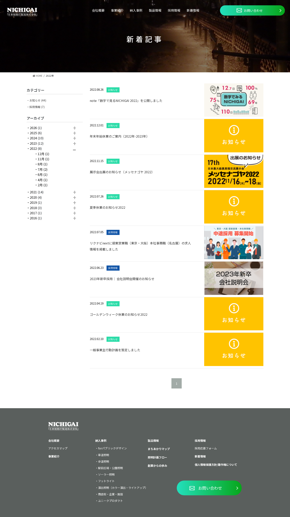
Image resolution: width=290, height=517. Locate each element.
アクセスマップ (57, 448)
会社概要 (98, 10)
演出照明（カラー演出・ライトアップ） (123, 488)
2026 (33, 127)
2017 (33, 213)
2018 (33, 207)
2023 (33, 143)
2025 (33, 132)
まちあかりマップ (159, 449)
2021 (33, 192)
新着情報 (193, 10)
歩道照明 (103, 461)
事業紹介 (117, 10)
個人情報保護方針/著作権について (216, 465)
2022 (33, 148)
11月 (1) (43, 158)
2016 (33, 218)
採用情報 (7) (37, 107)
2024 (33, 138)
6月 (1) (43, 174)
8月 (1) (43, 164)
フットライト (106, 481)
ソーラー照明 (106, 474)
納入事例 (136, 10)
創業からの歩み (157, 466)
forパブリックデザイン (112, 448)
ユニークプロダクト (110, 501)
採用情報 (174, 10)
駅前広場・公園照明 (110, 468)
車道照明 (103, 455)
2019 (33, 202)
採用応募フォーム (206, 448)
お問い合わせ (253, 10)
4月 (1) (43, 179)
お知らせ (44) (37, 100)
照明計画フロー (157, 457)
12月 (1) (43, 153)
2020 (33, 197)
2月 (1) (43, 185)
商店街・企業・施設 (110, 494)
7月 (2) (43, 169)
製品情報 (155, 10)
